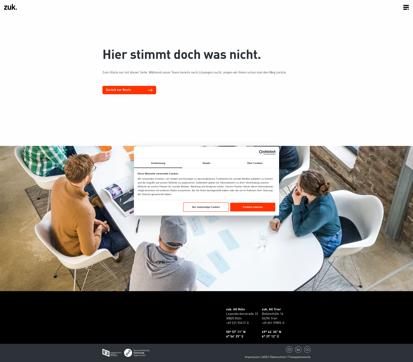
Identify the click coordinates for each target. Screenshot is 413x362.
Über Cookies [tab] (255, 163)
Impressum (252, 357)
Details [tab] (207, 163)
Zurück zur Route (118, 90)
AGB (265, 357)
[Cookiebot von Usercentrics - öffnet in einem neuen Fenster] (261, 152)
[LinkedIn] (298, 349)
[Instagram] (289, 349)
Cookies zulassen (253, 207)
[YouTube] (307, 349)
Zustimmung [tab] (158, 163)
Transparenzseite (299, 357)
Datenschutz (278, 357)
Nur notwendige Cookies (206, 207)
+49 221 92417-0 (237, 323)
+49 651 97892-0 (273, 323)
